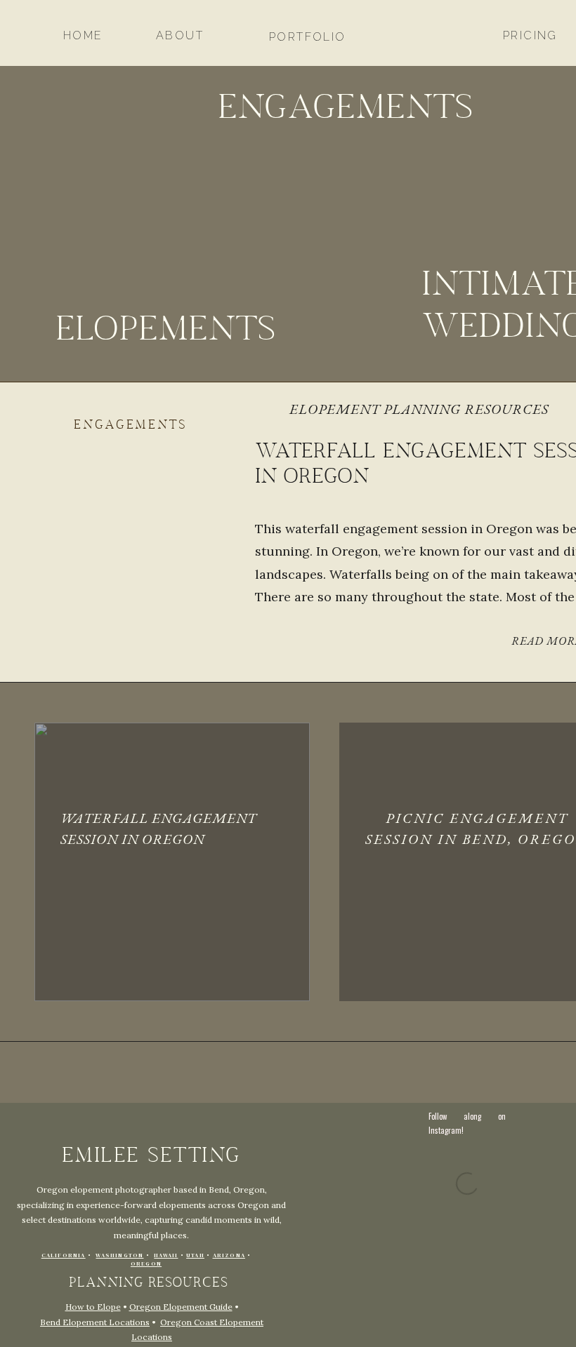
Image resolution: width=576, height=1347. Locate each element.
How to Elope (93, 1306)
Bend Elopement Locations (95, 1322)
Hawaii (166, 1255)
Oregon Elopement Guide (181, 1306)
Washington (119, 1255)
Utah (195, 1255)
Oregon (146, 1264)
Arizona (229, 1255)
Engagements (131, 425)
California (63, 1255)
